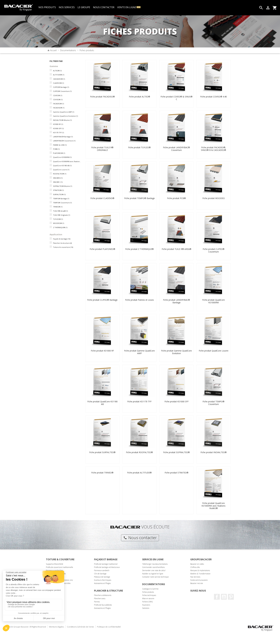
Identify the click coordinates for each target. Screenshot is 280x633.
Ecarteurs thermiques (102, 580)
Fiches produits (148, 592)
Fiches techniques (149, 595)
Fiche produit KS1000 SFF (176, 401)
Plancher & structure (62, 243)
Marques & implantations (200, 570)
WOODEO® (58, 223)
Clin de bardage (100, 573)
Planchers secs (99, 598)
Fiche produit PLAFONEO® (102, 249)
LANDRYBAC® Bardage (63, 137)
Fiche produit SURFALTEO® (102, 452)
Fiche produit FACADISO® (102, 96)
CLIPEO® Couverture (62, 91)
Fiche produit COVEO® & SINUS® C (176, 98)
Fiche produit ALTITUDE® (139, 472)
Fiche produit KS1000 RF (102, 350)
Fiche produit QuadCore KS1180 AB (102, 402)
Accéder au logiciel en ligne (152, 573)
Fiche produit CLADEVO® (102, 198)
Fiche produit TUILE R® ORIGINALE (102, 148)
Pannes (97, 601)
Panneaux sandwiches (54, 570)
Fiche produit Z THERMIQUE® (139, 249)
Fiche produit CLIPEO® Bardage (102, 299)
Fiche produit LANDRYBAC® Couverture (176, 148)
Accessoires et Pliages (102, 583)
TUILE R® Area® (60, 211)
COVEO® (57, 95)
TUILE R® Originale (61, 215)
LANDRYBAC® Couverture (64, 141)
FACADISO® (58, 108)
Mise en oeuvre (148, 598)
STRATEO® (58, 190)
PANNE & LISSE (60, 145)
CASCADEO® (59, 79)
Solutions (145, 608)
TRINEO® (57, 207)
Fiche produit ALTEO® (139, 96)
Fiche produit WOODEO (213, 198)
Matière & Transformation (200, 573)
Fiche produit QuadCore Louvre (213, 350)
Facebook (217, 597)
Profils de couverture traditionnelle (59, 567)
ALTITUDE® (58, 75)
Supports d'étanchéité (54, 564)
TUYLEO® (58, 219)
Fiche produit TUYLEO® (139, 147)
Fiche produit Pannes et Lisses (139, 299)
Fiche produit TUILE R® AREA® (176, 249)
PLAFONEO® (59, 153)
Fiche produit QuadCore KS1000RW (213, 301)
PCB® (56, 149)
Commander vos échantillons (153, 567)
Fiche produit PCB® (176, 198)
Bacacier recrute (196, 583)
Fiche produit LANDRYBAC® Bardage (176, 301)
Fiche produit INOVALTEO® (214, 452)
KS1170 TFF (58, 132)
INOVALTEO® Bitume (62, 120)
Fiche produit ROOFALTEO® (139, 452)
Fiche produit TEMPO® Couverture (213, 402)
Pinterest (231, 597)
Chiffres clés (195, 567)
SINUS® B (58, 178)
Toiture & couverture (63, 247)
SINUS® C (58, 182)
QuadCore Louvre (61, 170)
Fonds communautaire (199, 580)
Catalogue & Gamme (150, 589)
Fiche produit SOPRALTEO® (176, 452)
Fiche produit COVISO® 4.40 (213, 96)
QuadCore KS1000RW (62, 157)
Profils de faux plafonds (103, 605)
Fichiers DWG (147, 601)
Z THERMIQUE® (60, 227)
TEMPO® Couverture (62, 203)
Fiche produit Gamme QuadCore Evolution (176, 352)
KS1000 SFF (58, 128)
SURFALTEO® (59, 194)
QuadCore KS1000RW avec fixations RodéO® (67, 161)
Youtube (224, 597)
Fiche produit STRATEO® (176, 472)
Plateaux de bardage (102, 577)
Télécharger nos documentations (155, 564)
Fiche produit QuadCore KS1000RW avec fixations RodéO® (213, 506)
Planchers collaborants (102, 595)
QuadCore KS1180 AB (62, 165)
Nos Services (195, 577)
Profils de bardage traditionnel (106, 564)
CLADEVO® (58, 83)
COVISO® (58, 99)
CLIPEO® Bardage (61, 87)
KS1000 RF (58, 124)
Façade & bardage (61, 239)
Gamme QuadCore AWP (63, 112)
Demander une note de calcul (153, 570)
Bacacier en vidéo (197, 564)
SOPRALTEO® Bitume (62, 186)
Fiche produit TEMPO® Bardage (139, 198)
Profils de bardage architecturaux (107, 567)
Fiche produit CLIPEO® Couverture (213, 250)
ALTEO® (57, 71)
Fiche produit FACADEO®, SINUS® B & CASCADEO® (213, 148)
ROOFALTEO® (59, 174)
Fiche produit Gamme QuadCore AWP (139, 352)
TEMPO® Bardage (61, 198)
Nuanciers (146, 605)
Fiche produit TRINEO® (102, 472)
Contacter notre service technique (155, 577)
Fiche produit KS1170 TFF (139, 401)
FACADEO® (58, 104)
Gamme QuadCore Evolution (65, 116)
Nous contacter (140, 537)
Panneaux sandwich (101, 570)
